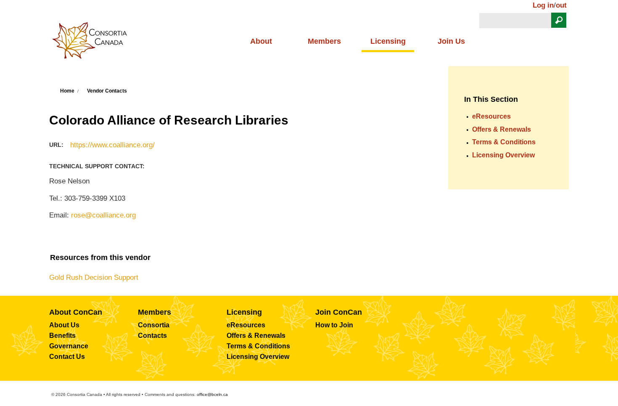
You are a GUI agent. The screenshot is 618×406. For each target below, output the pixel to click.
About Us (64, 325)
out (561, 5)
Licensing (388, 41)
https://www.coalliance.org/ (112, 145)
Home (67, 91)
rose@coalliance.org (103, 215)
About (261, 41)
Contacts (152, 335)
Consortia (153, 325)
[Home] (93, 43)
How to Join (334, 325)
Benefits (62, 335)
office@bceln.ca (212, 394)
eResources (491, 116)
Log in (543, 5)
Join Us (451, 41)
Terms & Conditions (504, 142)
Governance (68, 346)
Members (324, 41)
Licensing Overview (503, 155)
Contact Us (67, 356)
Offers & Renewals (501, 129)
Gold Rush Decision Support (93, 277)
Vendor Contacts (107, 91)
